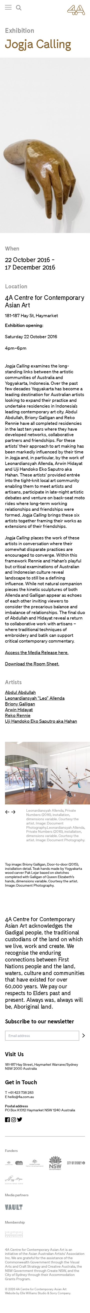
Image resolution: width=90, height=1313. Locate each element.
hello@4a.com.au (21, 1097)
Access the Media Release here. (36, 652)
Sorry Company (60, 1293)
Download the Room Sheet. (32, 663)
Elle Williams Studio (33, 1293)
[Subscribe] (83, 1036)
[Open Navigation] (8, 8)
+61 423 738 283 (21, 1092)
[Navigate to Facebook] (7, 1119)
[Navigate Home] (76, 10)
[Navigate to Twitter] (19, 1119)
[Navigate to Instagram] (13, 1119)
